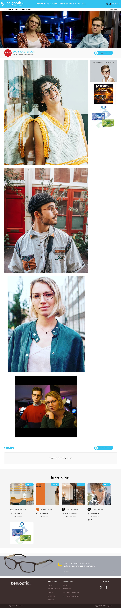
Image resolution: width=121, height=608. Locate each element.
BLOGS (65, 585)
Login (114, 4)
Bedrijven (61, 3)
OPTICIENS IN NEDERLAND (71, 592)
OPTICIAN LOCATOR (54, 589)
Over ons (69, 3)
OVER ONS (51, 600)
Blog (74, 3)
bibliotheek (81, 3)
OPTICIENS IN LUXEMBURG (71, 596)
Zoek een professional (43, 3)
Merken (54, 3)
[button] (107, 4)
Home (9, 9)
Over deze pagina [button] (113, 9)
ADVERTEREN (67, 589)
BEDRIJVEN (51, 596)
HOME (50, 585)
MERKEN (50, 592)
